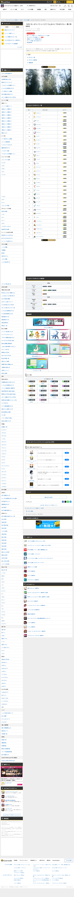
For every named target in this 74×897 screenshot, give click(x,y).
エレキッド (38, 171)
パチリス (38, 205)
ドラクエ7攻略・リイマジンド (20, 867)
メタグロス (4, 486)
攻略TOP (5, 9)
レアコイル (38, 124)
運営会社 (48, 860)
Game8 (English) (56, 860)
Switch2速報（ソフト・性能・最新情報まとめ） (61, 864)
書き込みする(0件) (48, 497)
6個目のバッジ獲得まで (6, 124)
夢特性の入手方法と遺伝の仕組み (9, 394)
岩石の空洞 (4, 528)
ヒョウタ (3, 162)
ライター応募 (68, 860)
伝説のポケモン (5, 256)
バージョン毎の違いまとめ (7, 331)
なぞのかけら (4, 704)
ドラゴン (3, 614)
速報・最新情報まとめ (6, 728)
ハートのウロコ (5, 701)
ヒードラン (4, 474)
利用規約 (15, 860)
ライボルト (38, 182)
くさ (2, 585)
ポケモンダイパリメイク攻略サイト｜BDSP (35, 508)
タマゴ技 (3, 415)
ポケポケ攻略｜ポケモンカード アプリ (59, 867)
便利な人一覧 (4, 325)
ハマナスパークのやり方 (7, 144)
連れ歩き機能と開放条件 (7, 343)
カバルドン (4, 477)
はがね (3, 620)
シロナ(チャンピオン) (6, 226)
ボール (3, 650)
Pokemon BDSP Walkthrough (8, 760)
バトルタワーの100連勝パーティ (34, 37)
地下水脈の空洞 (5, 525)
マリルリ (3, 456)
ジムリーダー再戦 (5, 205)
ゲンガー (3, 459)
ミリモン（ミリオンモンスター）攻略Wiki (41, 883)
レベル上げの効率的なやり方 (8, 88)
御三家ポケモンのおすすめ (7, 235)
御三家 (3, 253)
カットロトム (39, 225)
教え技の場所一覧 (5, 358)
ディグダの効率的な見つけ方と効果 (9, 498)
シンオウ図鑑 (30, 9)
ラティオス (4, 435)
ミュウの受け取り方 (6, 262)
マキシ (3, 171)
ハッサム (3, 438)
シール (3, 641)
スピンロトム (39, 232)
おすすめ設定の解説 (6, 298)
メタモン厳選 (4, 259)
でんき (3, 582)
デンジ (3, 202)
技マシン (3, 632)
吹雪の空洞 (4, 540)
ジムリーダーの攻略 (6, 159)
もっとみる (19, 47)
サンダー (38, 144)
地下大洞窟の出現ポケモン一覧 (8, 516)
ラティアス (4, 471)
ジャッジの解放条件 (6, 141)
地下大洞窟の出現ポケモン (7, 94)
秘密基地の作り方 (5, 504)
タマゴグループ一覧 (37, 370)
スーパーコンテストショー (7, 334)
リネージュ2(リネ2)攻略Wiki (57, 878)
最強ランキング (31, 39)
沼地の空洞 (4, 534)
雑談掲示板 (4, 742)
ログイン (71, 2)
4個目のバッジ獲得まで (6, 118)
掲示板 (69, 9)
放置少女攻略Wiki (17, 880)
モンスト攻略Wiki (55, 871)
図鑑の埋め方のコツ (6, 147)
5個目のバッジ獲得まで (6, 121)
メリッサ (3, 174)
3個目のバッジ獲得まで (6, 115)
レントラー (38, 201)
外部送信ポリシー (33, 860)
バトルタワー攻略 (5, 150)
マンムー (3, 468)
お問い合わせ (42, 860)
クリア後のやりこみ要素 (7, 91)
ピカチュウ (38, 113)
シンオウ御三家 (37, 342)
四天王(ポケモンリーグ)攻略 (43, 35)
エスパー (3, 602)
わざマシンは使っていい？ (7, 301)
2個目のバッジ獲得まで (6, 112)
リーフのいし (4, 674)
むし (2, 605)
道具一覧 (3, 629)
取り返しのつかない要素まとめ (8, 292)
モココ (37, 163)
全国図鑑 (39, 9)
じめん (3, 596)
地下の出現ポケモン (38, 40)
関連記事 (31, 62)
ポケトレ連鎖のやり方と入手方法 (9, 97)
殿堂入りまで (4, 133)
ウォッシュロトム (39, 236)
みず (2, 579)
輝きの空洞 (4, 537)
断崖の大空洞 (4, 555)
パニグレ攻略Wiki (55, 880)
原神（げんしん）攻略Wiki (19, 875)
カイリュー (4, 480)
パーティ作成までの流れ (7, 418)
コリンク (38, 194)
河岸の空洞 (4, 546)
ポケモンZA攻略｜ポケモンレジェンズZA (22, 864)
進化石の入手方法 (5, 659)
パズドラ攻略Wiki (36, 871)
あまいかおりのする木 (6, 355)
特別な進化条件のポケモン (37, 356)
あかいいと (4, 695)
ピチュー (38, 155)
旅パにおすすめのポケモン (7, 238)
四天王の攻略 (4, 211)
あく (2, 617)
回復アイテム (4, 638)
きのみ (3, 635)
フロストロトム (39, 228)
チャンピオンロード (6, 719)
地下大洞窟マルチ (5, 754)
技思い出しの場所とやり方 (7, 409)
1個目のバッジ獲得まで (6, 109)
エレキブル (38, 213)
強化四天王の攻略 (5, 229)
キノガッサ (4, 430)
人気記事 (6, 27)
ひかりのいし (4, 680)
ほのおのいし (4, 662)
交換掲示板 (30, 42)
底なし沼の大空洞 (5, 561)
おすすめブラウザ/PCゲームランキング (12, 815)
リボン (3, 653)
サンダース (38, 140)
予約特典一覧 (4, 733)
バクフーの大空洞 (5, 564)
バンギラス (4, 483)
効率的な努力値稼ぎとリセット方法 (9, 400)
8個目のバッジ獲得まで (6, 130)
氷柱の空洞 (4, 543)
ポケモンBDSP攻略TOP (7, 73)
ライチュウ (38, 116)
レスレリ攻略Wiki (17, 883)
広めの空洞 (4, 519)
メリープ (38, 159)
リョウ (3, 214)
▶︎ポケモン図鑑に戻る (48, 327)
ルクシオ (38, 198)
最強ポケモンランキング (9, 30)
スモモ (3, 168)
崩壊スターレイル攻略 (18, 871)
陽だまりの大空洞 (5, 552)
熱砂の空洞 (4, 549)
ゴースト (3, 611)
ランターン (38, 151)
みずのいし (4, 665)
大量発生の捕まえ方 (6, 367)
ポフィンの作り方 (5, 349)
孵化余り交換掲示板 (6, 748)
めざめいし (4, 686)
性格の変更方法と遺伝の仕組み (8, 391)
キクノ (3, 217)
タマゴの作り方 (5, 403)
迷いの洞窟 (4, 716)
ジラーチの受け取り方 (6, 284)
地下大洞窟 (62, 9)
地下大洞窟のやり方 (6, 495)
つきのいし (4, 671)
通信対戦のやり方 (5, 319)
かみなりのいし (5, 668)
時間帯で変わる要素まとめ (7, 364)
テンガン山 (4, 722)
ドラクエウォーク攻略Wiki (19, 872)
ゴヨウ (3, 223)
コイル (37, 120)
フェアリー (4, 623)
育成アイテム (4, 644)
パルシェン (4, 447)
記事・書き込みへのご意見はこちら (49, 505)
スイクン (3, 462)
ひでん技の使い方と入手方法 (8, 304)
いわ (2, 608)
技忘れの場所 (4, 373)
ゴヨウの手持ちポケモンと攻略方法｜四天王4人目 (13, 40)
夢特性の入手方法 (5, 352)
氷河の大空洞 (4, 558)
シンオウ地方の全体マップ (7, 713)
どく (2, 593)
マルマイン (38, 132)
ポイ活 (50, 2)
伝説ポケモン (60, 342)
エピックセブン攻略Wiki (18, 878)
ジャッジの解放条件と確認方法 (8, 388)
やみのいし (4, 683)
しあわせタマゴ (5, 692)
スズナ (3, 199)
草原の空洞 (4, 522)
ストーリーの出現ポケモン (7, 241)
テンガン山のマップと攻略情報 (11, 43)
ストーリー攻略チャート (32, 35)
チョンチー (38, 147)
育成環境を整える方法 (6, 79)
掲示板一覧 (4, 739)
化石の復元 (4, 507)
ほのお (3, 576)
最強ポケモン (53, 9)
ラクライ (38, 178)
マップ (22, 9)
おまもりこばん (5, 698)
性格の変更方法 (5, 322)
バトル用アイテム (5, 647)
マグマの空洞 (4, 531)
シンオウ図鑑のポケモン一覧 (10, 36)
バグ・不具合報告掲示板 (7, 751)
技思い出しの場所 (5, 361)
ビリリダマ (38, 128)
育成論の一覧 (4, 427)
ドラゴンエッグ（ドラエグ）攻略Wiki (59, 883)
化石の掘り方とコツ (6, 501)
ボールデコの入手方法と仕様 (8, 340)
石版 (2, 707)
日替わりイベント (5, 370)
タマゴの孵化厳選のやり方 (7, 406)
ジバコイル (38, 209)
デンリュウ (38, 167)
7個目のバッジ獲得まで (6, 127)
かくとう (3, 590)
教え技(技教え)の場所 (6, 412)
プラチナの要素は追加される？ (8, 337)
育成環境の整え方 (38, 39)
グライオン (4, 432)
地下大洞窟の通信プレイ (7, 510)
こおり (3, 588)
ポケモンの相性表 (33, 60)
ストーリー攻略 (13, 9)
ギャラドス (4, 444)
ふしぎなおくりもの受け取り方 (8, 295)
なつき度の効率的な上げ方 (7, 313)
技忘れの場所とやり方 (6, 421)
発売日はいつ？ (5, 730)
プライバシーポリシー (24, 860)
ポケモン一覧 (32, 57)
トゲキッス (4, 453)
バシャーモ (4, 450)
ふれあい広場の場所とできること (9, 346)
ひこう (3, 599)
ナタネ (3, 165)
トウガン (3, 196)
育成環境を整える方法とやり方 (8, 382)
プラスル (38, 186)
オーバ (3, 220)
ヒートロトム (39, 221)
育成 (45, 9)
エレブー (38, 136)
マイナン (38, 190)
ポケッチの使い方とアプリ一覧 (8, 307)
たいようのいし (5, 677)
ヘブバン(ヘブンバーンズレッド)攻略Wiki (41, 878)
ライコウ (38, 174)
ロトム (37, 217)
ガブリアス (4, 441)
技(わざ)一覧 (4, 570)
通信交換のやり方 (5, 316)
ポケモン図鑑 (30, 511)
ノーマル (3, 573)
